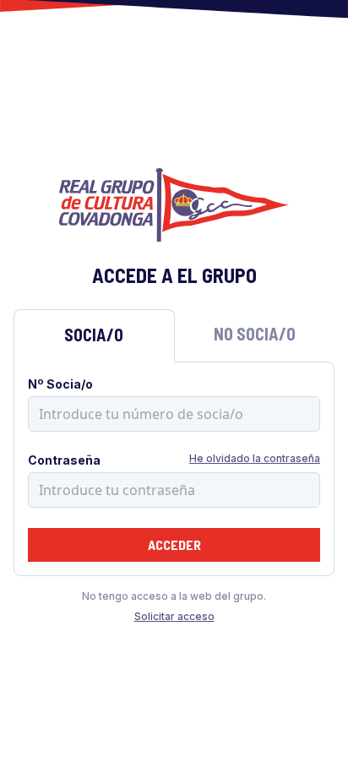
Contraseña (64, 460)
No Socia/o (255, 334)
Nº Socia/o (60, 384)
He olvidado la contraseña (254, 458)
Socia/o (93, 334)
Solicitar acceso (174, 616)
